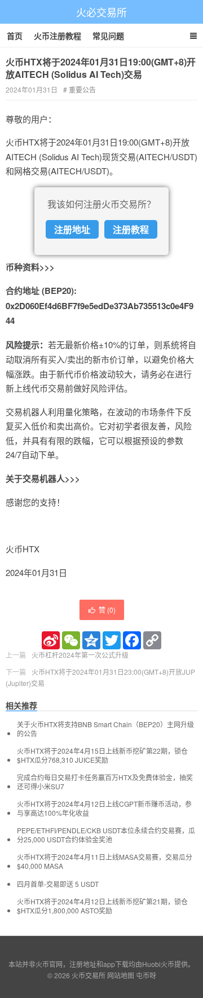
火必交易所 (101, 12)
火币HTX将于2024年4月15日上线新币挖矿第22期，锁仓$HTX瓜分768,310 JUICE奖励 (102, 755)
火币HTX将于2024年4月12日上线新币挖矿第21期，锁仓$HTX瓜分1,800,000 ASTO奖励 (102, 906)
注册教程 (131, 229)
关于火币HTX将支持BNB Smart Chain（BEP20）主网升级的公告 (105, 729)
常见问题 (108, 35)
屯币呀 (146, 975)
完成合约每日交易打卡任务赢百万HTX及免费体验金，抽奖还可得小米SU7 (105, 782)
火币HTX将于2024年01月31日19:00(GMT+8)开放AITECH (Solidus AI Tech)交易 (101, 68)
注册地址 (72, 229)
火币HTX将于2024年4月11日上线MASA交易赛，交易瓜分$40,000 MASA (104, 861)
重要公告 (82, 89)
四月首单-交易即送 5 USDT (58, 884)
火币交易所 (88, 975)
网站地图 (120, 975)
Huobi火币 (158, 964)
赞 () (107, 609)
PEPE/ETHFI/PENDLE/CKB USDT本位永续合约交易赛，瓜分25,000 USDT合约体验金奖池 (106, 835)
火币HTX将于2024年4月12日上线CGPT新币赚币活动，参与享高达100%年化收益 (104, 808)
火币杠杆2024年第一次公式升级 (80, 655)
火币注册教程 (57, 35)
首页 (15, 35)
